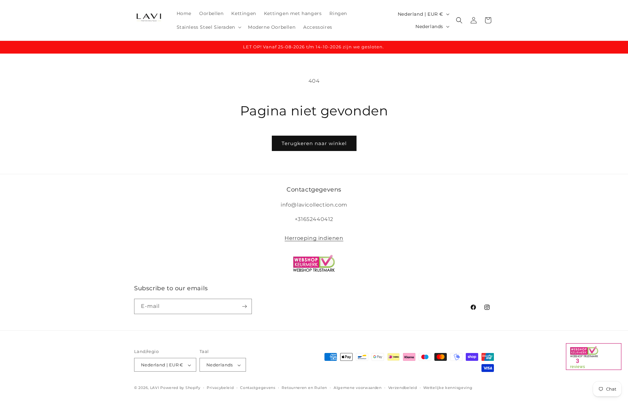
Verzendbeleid (402, 387)
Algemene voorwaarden (358, 387)
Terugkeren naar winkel (314, 143)
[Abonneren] (244, 306)
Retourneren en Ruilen (304, 387)
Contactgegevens (257, 387)
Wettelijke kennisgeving (447, 387)
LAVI (154, 388)
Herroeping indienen (314, 238)
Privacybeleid (220, 387)
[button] (208, 27)
